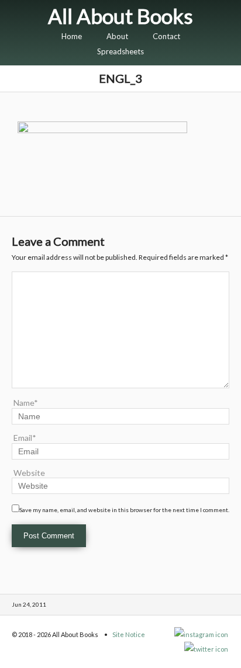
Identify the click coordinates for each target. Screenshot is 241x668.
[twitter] (206, 649)
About (117, 36)
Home (71, 36)
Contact (166, 36)
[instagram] (201, 634)
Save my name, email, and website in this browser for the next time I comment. (124, 509)
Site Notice (128, 634)
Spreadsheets (120, 51)
